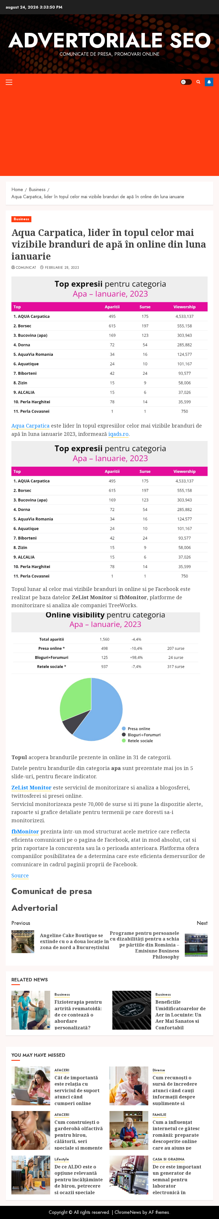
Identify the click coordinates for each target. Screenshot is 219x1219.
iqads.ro (118, 433)
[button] (9, 82)
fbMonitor (25, 831)
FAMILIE (159, 1114)
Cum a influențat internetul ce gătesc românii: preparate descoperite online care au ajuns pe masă (176, 1138)
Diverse (159, 1070)
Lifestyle (61, 1159)
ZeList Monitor (31, 787)
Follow (209, 82)
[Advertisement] (109, 133)
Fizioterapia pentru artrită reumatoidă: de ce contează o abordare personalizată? (78, 1015)
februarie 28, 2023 (62, 268)
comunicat (26, 268)
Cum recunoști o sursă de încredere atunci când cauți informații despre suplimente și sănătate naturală (175, 1093)
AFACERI (61, 1070)
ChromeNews (128, 1212)
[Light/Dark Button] (186, 82)
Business (21, 219)
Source (20, 875)
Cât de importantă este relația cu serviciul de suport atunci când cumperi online (77, 1090)
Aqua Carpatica (30, 425)
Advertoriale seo (109, 40)
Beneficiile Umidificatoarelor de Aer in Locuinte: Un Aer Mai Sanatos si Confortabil (180, 1015)
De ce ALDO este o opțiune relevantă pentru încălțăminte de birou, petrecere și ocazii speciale (78, 1180)
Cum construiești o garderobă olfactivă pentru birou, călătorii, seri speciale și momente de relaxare (78, 1138)
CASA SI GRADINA (168, 1159)
